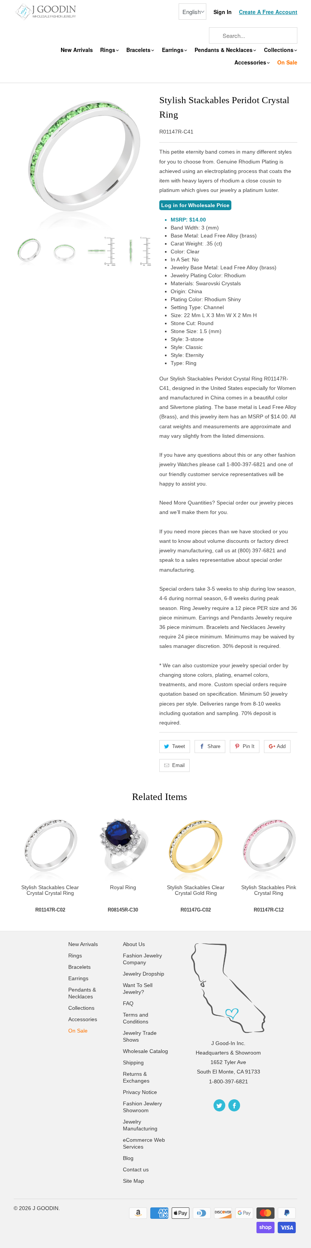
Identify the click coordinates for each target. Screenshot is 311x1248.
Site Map (133, 1181)
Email (178, 765)
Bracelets (139, 49)
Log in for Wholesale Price (195, 205)
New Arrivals (77, 49)
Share (213, 746)
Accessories (251, 62)
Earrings (173, 49)
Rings (108, 49)
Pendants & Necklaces (224, 49)
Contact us (136, 1169)
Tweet (178, 746)
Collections (279, 49)
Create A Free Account (268, 12)
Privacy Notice (140, 1092)
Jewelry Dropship (143, 974)
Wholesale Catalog (145, 1051)
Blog (128, 1158)
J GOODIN (45, 1208)
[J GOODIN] (46, 11)
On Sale (287, 62)
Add (281, 746)
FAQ (128, 1003)
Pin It (248, 746)
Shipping (133, 1062)
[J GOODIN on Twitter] (219, 1105)
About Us (134, 944)
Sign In (223, 12)
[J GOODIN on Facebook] (234, 1105)
